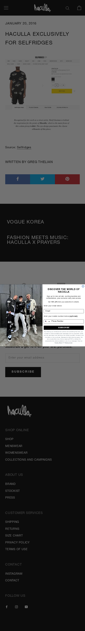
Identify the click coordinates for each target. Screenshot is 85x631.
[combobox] (47, 321)
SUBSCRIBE (63, 328)
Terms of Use (68, 343)
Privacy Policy (58, 343)
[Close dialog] (83, 286)
